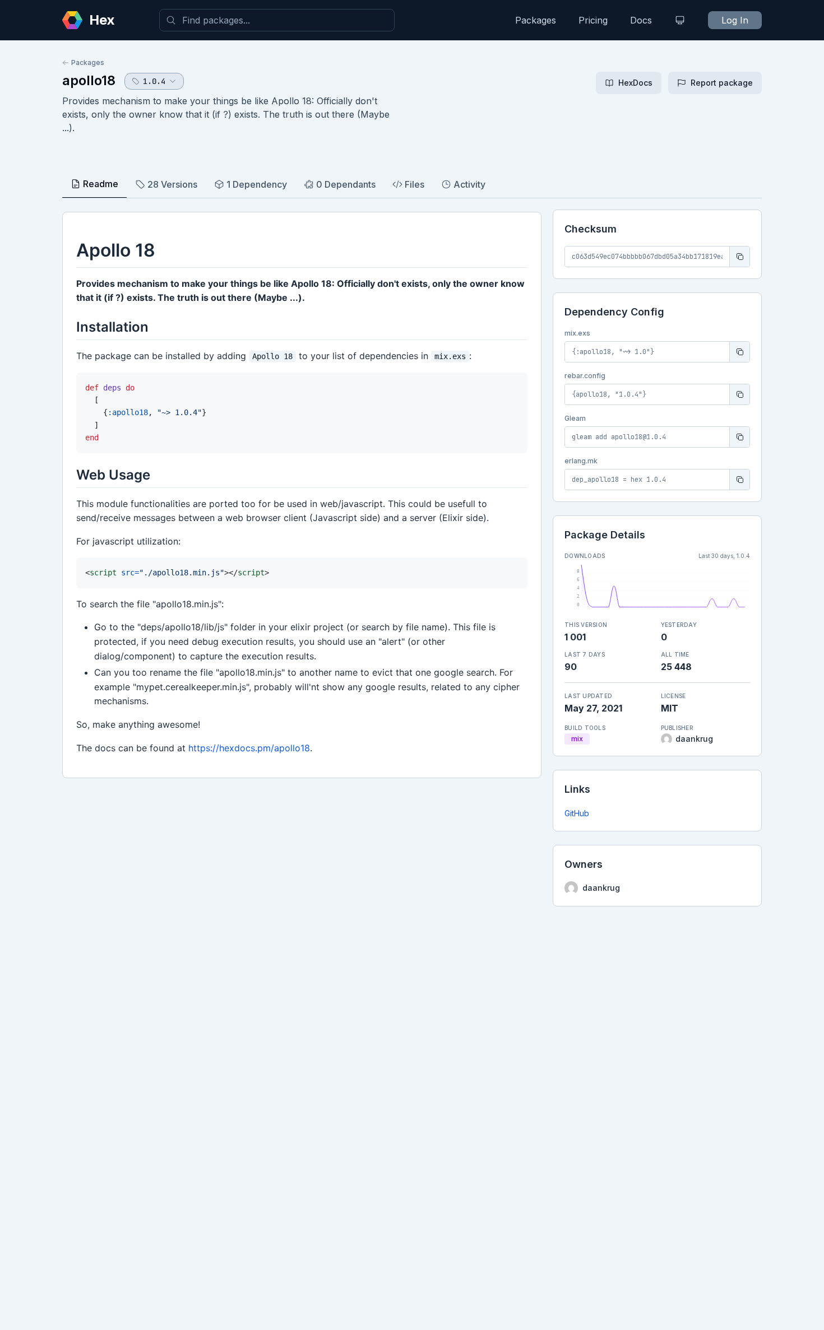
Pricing (593, 20)
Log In (734, 20)
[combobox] (277, 20)
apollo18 (88, 80)
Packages (535, 20)
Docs (641, 20)
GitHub (576, 813)
